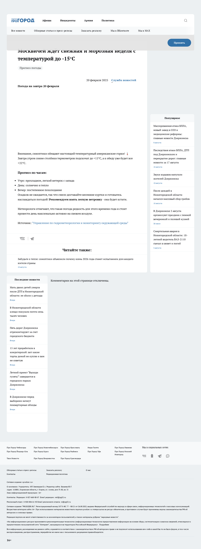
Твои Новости (13, 458)
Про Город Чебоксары (16, 447)
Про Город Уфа (94, 451)
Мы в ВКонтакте (120, 30)
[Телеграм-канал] (160, 456)
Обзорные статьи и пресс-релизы (53, 30)
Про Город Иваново (123, 447)
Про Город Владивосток (44, 458)
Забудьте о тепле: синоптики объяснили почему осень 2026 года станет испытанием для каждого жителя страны (75, 262)
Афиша (46, 20)
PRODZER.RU (28, 506)
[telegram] (33, 238)
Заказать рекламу (91, 30)
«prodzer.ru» (27, 482)
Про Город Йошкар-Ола (17, 451)
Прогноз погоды (30, 68)
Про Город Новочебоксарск (46, 447)
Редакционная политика (57, 474)
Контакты (11, 474)
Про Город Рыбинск (69, 451)
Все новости (18, 30)
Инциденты (67, 20)
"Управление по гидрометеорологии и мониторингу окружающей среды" (80, 223)
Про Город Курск (41, 451)
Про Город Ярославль (70, 447)
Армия (88, 20)
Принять (179, 42)
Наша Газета (93, 447)
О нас (88, 470)
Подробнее (104, 524)
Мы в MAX (144, 30)
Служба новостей (123, 80)
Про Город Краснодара (71, 458)
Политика (108, 20)
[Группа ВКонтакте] (144, 456)
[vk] (22, 238)
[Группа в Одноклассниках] (152, 456)
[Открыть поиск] (185, 20)
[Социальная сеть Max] (168, 456)
